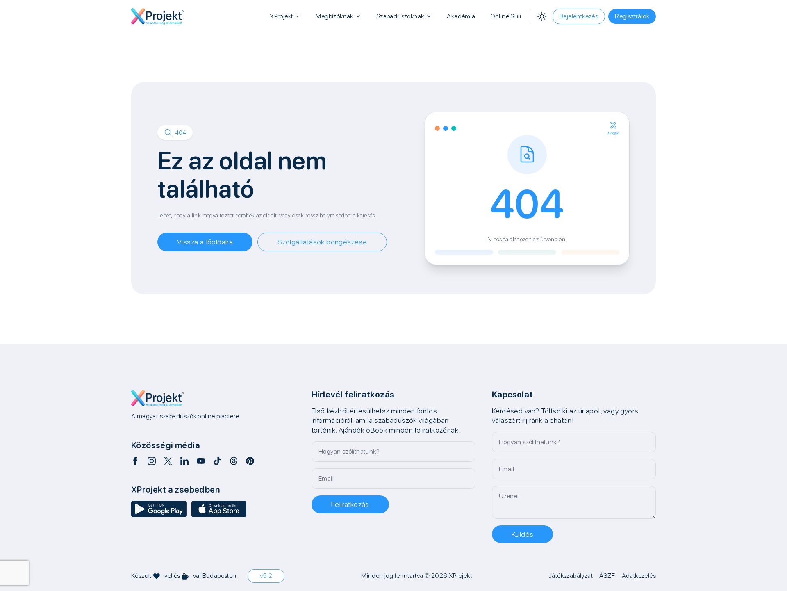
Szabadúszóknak (400, 16)
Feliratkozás (350, 504)
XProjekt (281, 16)
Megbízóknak (334, 16)
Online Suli (505, 16)
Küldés (522, 534)
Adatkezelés (639, 576)
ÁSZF (607, 576)
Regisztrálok (632, 16)
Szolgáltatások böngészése (322, 241)
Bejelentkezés (579, 16)
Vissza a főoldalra (205, 241)
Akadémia (461, 16)
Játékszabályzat (570, 576)
